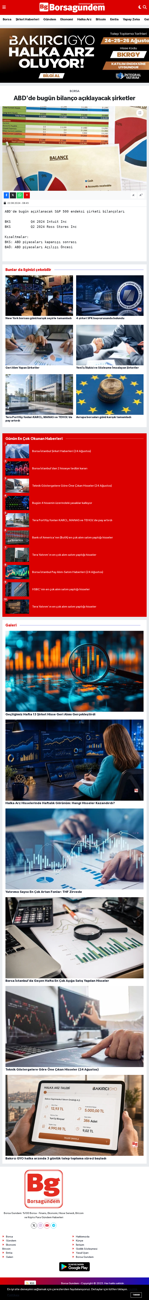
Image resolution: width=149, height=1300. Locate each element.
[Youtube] (47, 1226)
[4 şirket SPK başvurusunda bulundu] (110, 295)
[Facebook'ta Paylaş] (6, 195)
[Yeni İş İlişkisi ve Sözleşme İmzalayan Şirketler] (110, 344)
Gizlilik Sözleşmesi (86, 1248)
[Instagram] (40, 1226)
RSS (31, 1283)
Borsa (7, 19)
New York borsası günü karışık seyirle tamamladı (38, 318)
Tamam (136, 1295)
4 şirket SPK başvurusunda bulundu (100, 318)
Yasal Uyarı (82, 1252)
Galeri (9, 1257)
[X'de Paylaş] (13, 195)
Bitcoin (101, 19)
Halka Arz (84, 19)
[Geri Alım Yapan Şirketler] (39, 344)
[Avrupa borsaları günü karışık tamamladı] (110, 394)
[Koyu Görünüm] (139, 7)
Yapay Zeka (131, 19)
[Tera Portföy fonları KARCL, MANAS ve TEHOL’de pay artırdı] (39, 394)
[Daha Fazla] (27, 195)
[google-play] (75, 1266)
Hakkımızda (82, 1236)
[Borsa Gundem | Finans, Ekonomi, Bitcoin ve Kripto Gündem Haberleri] (72, 7)
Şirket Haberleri (27, 19)
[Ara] (145, 7)
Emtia (114, 19)
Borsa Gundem (85, 1257)
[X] (34, 1226)
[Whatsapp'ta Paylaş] (20, 195)
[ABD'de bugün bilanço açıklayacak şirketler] (74, 148)
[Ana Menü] (4, 7)
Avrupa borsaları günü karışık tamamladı (103, 417)
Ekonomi (66, 19)
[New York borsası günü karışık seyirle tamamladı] (39, 295)
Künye (79, 1240)
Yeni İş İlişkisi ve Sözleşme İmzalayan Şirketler (107, 367)
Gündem (49, 19)
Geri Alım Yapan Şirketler (22, 367)
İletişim (80, 1244)
